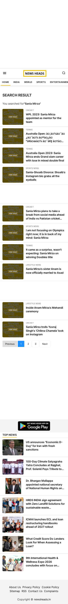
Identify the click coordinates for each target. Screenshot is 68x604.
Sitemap (15, 591)
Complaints (51, 591)
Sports (41, 82)
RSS (24, 591)
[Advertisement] (34, 34)
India (16, 82)
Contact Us (35, 591)
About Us (15, 587)
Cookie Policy (50, 587)
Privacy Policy (31, 587)
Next (45, 343)
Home (5, 82)
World (28, 82)
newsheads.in (42, 599)
